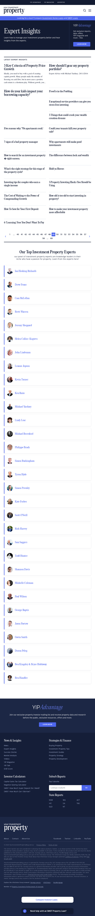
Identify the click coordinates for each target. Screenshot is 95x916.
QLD (51, 807)
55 (77, 234)
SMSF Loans (73, 18)
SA (64, 803)
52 (65, 234)
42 (26, 234)
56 (81, 234)
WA (64, 800)
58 (43, 238)
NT (64, 807)
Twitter (68, 838)
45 (37, 234)
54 (73, 234)
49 (53, 234)
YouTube (87, 838)
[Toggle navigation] (89, 10)
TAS (78, 803)
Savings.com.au (35, 882)
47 (46, 234)
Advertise (61, 2)
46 (41, 234)
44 (34, 234)
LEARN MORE (82, 44)
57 (85, 234)
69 (51, 238)
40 (18, 234)
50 (57, 234)
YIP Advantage (35, 2)
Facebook (57, 838)
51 (61, 234)
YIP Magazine (49, 2)
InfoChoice (47, 882)
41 (22, 234)
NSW (51, 800)
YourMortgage (58, 882)
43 (30, 234)
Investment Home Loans (52, 18)
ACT (78, 800)
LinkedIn (77, 838)
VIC (50, 803)
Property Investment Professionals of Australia (27, 886)
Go (86, 788)
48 (49, 234)
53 (69, 234)
